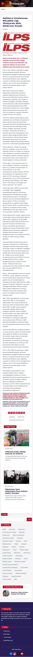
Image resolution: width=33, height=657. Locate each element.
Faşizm (24, 544)
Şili (16, 579)
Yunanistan (18, 570)
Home (3, 9)
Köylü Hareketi (8, 558)
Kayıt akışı (7, 634)
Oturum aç (6, 631)
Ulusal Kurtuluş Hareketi (11, 564)
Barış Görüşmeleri (19, 535)
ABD (5, 529)
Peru (26, 558)
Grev (15, 550)
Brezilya (20, 538)
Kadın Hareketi (8, 555)
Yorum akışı (7, 637)
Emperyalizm (7, 544)
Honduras (27, 553)
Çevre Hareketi (8, 573)
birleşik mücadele (9, 538)
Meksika (18, 558)
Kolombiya (19, 555)
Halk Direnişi (7, 553)
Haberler (5, 29)
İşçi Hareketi (7, 579)
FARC (16, 544)
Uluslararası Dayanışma (17, 420)
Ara (5, 514)
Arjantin (22, 532)
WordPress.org (8, 640)
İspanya (6, 576)
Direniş (19, 541)
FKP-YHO (21, 417)
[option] (16, 593)
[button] (27, 587)
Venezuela (25, 567)
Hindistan (17, 553)
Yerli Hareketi (7, 570)
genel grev (7, 550)
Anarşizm (22, 529)
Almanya (12, 529)
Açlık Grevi (7, 535)
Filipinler (12, 417)
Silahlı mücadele (20, 561)
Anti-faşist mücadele (10, 532)
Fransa (22, 547)
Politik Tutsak (7, 561)
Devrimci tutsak (8, 541)
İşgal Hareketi (16, 576)
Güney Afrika (24, 550)
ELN (26, 541)
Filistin (14, 547)
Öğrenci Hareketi (21, 573)
